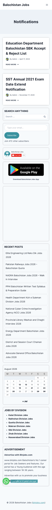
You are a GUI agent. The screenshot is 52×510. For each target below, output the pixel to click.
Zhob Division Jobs (18, 433)
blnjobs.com (39, 502)
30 (44, 391)
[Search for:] (26, 116)
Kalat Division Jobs (18, 415)
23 (44, 388)
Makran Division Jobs (19, 426)
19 (20, 388)
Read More (12, 64)
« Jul (24, 401)
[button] (6, 481)
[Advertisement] (26, 214)
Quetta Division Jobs (19, 422)
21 (32, 388)
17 (7, 388)
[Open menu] (47, 5)
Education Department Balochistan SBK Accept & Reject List (26, 48)
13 (26, 385)
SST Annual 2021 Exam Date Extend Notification (25, 84)
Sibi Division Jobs (17, 430)
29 (38, 391)
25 (13, 391)
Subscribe (11, 135)
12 (20, 385)
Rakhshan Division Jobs (20, 419)
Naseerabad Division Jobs (21, 437)
